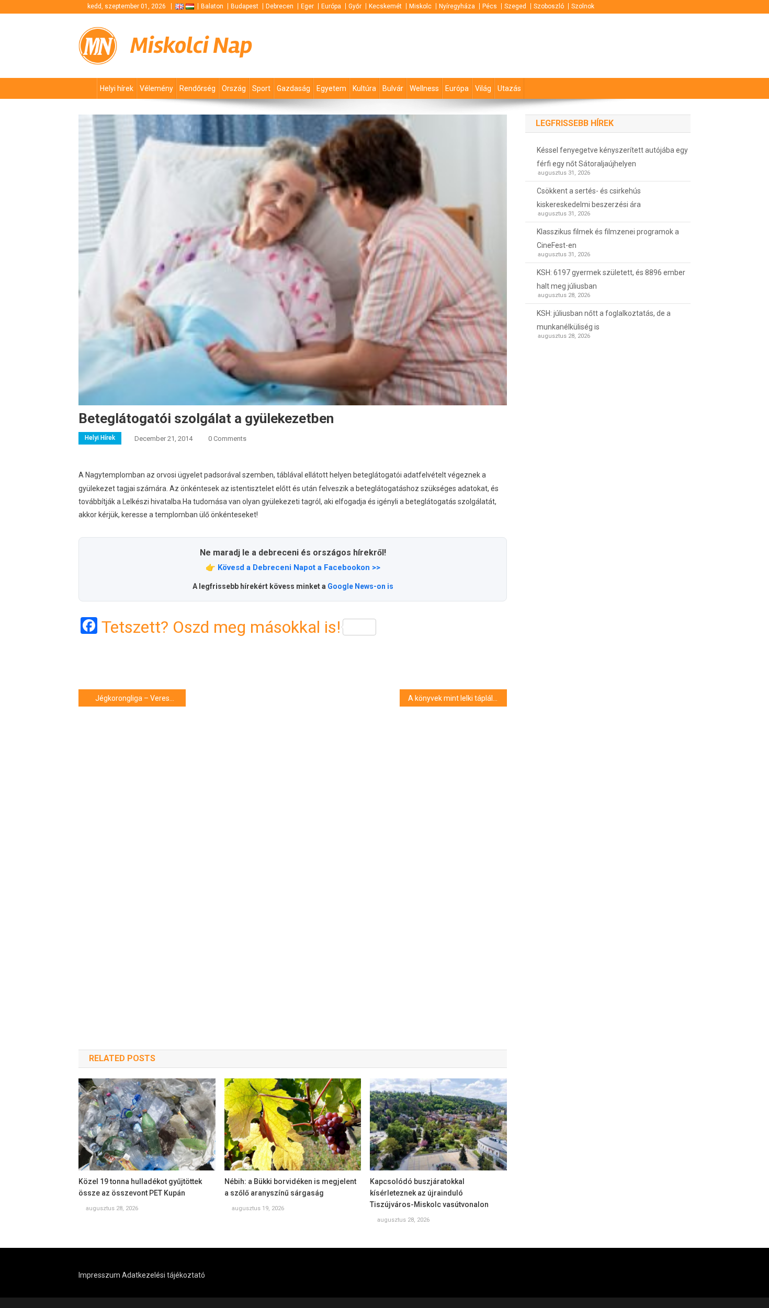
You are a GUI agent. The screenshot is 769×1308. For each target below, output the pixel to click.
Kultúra (364, 88)
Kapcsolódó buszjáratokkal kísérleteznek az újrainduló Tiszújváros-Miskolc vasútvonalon (429, 1193)
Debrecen (279, 6)
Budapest (244, 6)
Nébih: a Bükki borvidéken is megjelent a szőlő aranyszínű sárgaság (290, 1187)
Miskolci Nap (191, 45)
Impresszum (99, 1275)
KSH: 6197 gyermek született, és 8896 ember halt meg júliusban (611, 279)
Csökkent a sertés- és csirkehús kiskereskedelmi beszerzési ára (589, 198)
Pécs (489, 6)
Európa (331, 6)
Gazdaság (293, 88)
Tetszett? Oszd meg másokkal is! (221, 627)
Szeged (515, 6)
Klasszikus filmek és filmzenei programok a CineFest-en (608, 238)
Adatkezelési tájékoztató (163, 1275)
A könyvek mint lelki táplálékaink (457, 698)
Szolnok (582, 6)
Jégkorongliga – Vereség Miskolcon (140, 698)
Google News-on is (360, 586)
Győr (354, 6)
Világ (483, 88)
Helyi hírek (116, 88)
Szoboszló (549, 6)
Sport (261, 88)
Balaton (212, 6)
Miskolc (420, 6)
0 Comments (227, 438)
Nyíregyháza (457, 6)
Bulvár (392, 88)
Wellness (424, 88)
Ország (234, 88)
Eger (307, 6)
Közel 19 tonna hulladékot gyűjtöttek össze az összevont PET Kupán (140, 1187)
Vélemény (156, 88)
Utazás (509, 88)
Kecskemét (385, 6)
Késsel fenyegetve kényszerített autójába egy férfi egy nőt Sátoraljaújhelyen (612, 157)
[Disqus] (292, 859)
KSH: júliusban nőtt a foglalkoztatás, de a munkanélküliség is (604, 320)
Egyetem (331, 88)
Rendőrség (197, 88)
